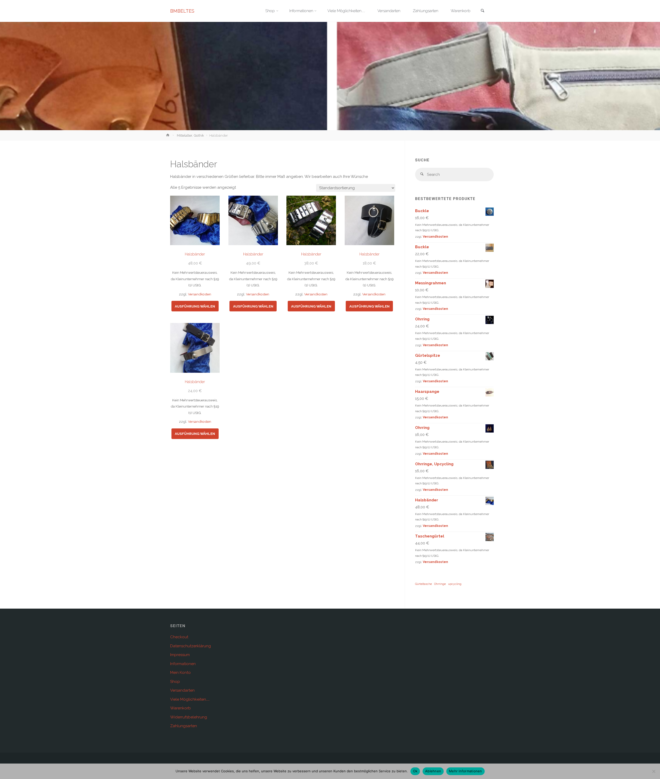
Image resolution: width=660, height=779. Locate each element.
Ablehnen (433, 771)
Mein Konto (180, 672)
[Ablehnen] (653, 771)
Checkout (179, 637)
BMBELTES (182, 11)
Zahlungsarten (183, 726)
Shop (175, 681)
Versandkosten (199, 294)
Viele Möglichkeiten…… (190, 699)
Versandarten (182, 690)
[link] (482, 11)
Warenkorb (180, 708)
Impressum (180, 654)
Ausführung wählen (195, 306)
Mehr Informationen (465, 771)
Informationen (183, 663)
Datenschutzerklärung (190, 646)
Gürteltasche (423, 583)
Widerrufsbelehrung (188, 717)
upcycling (454, 583)
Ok (415, 771)
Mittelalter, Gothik (190, 135)
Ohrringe (440, 583)
